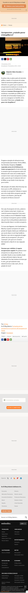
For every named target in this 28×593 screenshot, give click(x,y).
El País (6, 324)
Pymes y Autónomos (19, 565)
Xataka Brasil (5, 578)
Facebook (2, 59)
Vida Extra (16, 534)
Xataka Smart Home (6, 538)
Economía (4, 491)
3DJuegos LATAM (18, 575)
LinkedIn (21, 478)
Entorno (9, 336)
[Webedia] (6, 525)
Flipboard (8, 59)
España (25, 336)
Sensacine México (18, 578)
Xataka (3, 531)
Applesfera (4, 536)
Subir (22, 523)
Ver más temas (6, 511)
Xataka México (5, 575)
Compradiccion (5, 567)
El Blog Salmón (18, 563)
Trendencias (5, 563)
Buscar (26, 517)
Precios (10, 25)
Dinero (4, 25)
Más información (5, 591)
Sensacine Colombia (19, 580)
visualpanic (10, 333)
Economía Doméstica (7, 497)
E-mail (11, 59)
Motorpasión (17, 552)
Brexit (3, 500)
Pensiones (4, 506)
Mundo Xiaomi (5, 540)
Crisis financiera (18, 503)
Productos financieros (20, 497)
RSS (14, 478)
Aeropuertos (17, 336)
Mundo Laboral (18, 494)
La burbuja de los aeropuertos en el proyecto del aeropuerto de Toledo (14, 329)
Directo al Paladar (6, 552)
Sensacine (16, 542)
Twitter (5, 59)
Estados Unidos (18, 500)
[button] (15, 72)
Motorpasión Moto (18, 554)
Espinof (16, 544)
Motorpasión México (19, 582)
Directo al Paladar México (6, 583)
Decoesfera (4, 565)
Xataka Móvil (5, 534)
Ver (15, 407)
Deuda (16, 506)
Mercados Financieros (7, 494)
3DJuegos (16, 531)
